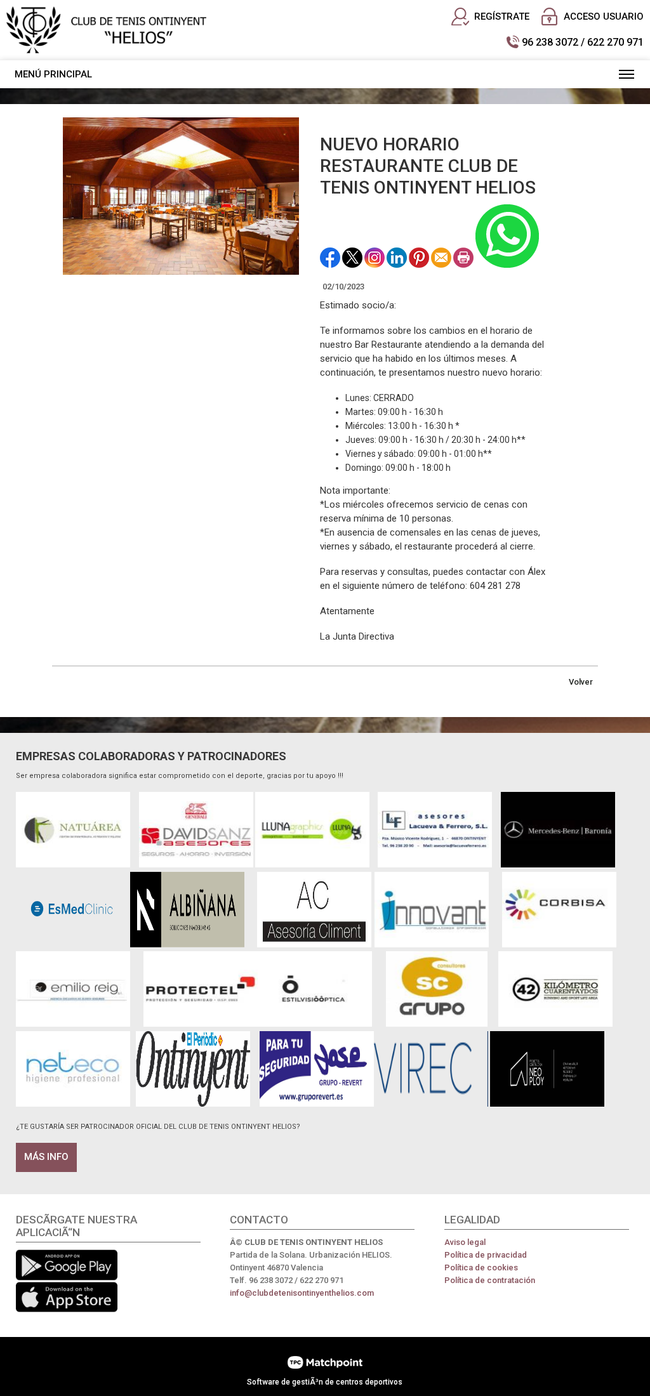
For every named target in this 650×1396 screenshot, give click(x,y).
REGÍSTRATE (501, 16)
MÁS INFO (46, 1156)
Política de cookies (481, 1267)
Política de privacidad (485, 1255)
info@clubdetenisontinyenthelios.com (302, 1293)
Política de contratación (489, 1280)
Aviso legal (465, 1242)
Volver (581, 682)
